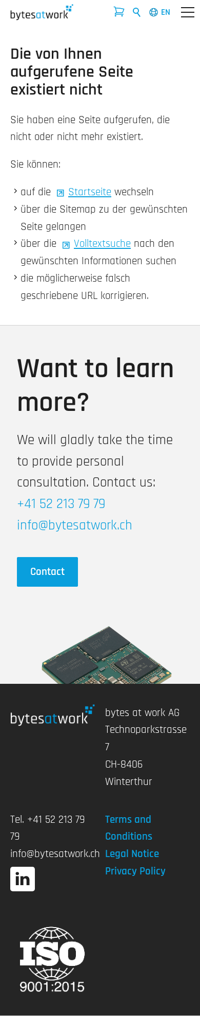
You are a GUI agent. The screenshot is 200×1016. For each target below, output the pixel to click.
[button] (187, 12)
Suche (137, 12)
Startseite (89, 192)
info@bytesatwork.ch (55, 854)
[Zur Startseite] (41, 12)
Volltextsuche (102, 243)
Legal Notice (132, 854)
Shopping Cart (122, 15)
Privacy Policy (135, 871)
